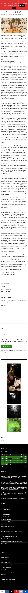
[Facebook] (7, 591)
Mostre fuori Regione (5, 564)
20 (21, 460)
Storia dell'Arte (4, 581)
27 (21, 462)
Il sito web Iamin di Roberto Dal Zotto (9, 536)
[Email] (21, 591)
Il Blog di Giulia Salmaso (6, 524)
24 (10, 462)
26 (17, 462)
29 (2, 464)
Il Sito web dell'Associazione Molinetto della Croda (11, 541)
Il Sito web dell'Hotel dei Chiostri (8, 511)
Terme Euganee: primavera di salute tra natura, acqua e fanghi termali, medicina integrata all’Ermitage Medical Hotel (14, 483)
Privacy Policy (3, 587)
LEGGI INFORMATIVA (11, 343)
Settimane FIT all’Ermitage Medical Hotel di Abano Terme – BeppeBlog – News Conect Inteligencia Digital (13, 475)
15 (2, 460)
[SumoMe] (25, 591)
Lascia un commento (18, 14)
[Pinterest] (16, 591)
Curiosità (3, 559)
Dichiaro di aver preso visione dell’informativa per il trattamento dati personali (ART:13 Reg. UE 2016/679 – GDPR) (14, 341)
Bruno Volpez (3, 496)
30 (6, 464)
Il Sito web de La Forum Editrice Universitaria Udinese (12, 533)
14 (25, 458)
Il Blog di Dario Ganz (5, 538)
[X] (11, 591)
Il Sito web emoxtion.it (5, 507)
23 (6, 462)
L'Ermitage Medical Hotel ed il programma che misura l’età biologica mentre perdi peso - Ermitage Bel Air (14, 488)
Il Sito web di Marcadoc (5, 509)
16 (6, 460)
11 (14, 458)
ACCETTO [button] (22, 5)
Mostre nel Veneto (5, 567)
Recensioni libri (4, 576)
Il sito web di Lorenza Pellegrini (7, 529)
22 (2, 462)
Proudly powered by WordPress (12, 587)
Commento (4, 305)
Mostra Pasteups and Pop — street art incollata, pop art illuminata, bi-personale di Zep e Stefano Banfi (14, 497)
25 (14, 462)
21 (25, 460)
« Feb (2, 466)
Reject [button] (14, 7)
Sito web (3, 334)
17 (10, 460)
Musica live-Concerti (5, 572)
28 (25, 462)
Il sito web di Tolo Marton (6, 519)
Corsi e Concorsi (4, 557)
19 (17, 460)
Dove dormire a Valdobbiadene (7, 516)
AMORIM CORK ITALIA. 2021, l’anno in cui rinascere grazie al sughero (14, 285)
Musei (2, 569)
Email (2, 328)
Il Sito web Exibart (4, 543)
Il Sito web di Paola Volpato (6, 514)
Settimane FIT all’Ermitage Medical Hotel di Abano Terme (13, 477)
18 (14, 460)
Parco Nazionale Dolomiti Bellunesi (8, 526)
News (2, 574)
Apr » (26, 466)
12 (17, 458)
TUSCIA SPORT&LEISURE (6, 290)
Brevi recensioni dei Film (6, 555)
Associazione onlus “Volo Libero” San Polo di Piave (11, 531)
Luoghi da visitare (4, 562)
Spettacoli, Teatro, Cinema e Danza (8, 579)
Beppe (11, 14)
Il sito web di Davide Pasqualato (7, 521)
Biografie (2, 552)
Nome (2, 322)
